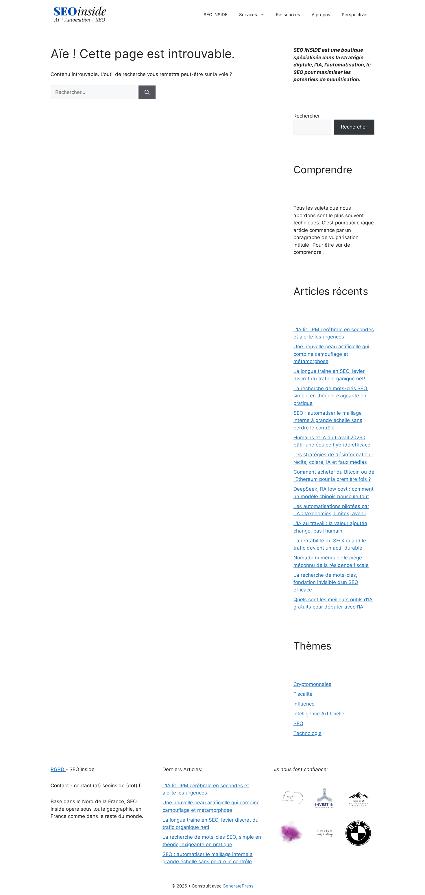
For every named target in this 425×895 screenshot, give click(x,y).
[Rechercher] (147, 92)
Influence (304, 704)
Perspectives (355, 14)
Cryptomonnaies (312, 684)
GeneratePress (238, 886)
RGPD (58, 769)
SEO (298, 723)
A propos (321, 14)
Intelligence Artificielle (318, 714)
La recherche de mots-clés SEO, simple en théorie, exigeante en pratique (330, 396)
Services (248, 14)
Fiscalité (303, 694)
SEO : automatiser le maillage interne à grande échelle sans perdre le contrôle (327, 420)
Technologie (307, 733)
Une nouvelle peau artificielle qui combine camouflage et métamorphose (331, 354)
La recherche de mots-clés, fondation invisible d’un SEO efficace (325, 582)
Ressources (288, 14)
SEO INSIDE (216, 14)
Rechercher (306, 116)
